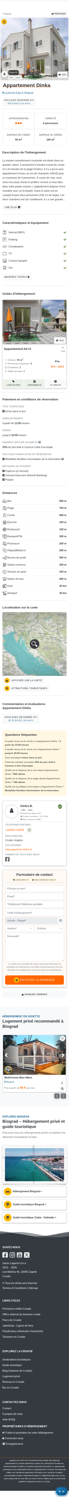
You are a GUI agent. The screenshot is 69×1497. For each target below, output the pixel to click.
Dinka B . (13, 72)
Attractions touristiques (29, 688)
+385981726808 (14, 830)
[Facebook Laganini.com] (5, 1255)
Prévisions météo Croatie (16, 1308)
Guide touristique (12, 1365)
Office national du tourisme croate (21, 1314)
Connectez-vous (13, 1438)
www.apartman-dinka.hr (18, 849)
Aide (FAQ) (8, 1419)
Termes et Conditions (14, 1288)
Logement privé (11, 1376)
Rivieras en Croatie (13, 1382)
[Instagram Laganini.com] (12, 1255)
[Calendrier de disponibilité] (62, 1088)
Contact (6, 1408)
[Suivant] (59, 1055)
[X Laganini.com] (27, 1255)
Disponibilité (34, 385)
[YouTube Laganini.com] (19, 1255)
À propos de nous (12, 1414)
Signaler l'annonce (35, 994)
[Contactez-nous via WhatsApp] (29, 830)
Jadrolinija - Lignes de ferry (17, 1325)
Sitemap (33, 1288)
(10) (61, 340)
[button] (34, 644)
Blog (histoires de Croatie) (17, 1370)
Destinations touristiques (16, 1359)
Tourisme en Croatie (13, 1336)
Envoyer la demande (37, 980)
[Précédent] (10, 1055)
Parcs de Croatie (12, 1320)
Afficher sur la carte (26, 680)
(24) (63, 74)
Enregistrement (14, 1444)
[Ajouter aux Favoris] (62, 1038)
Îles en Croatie (10, 1387)
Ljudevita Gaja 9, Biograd (18, 92)
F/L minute (55, 385)
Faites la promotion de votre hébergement (29, 1432)
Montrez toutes (16, 277)
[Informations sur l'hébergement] (62, 1082)
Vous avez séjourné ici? (19, 102)
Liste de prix (13, 385)
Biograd (7, 14)
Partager (60, 14)
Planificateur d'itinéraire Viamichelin (22, 1331)
